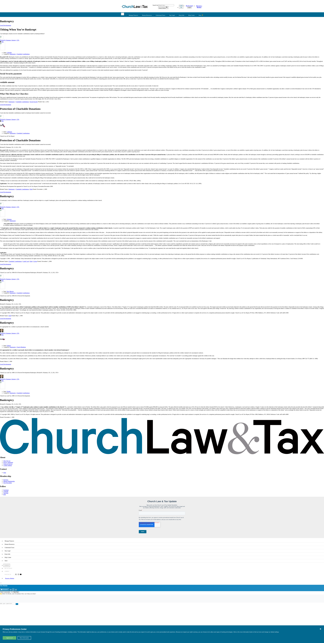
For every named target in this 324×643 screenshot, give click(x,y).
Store (200, 15)
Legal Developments (186, 35)
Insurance (131, 52)
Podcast (148, 48)
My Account (189, 5)
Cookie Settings (7, 465)
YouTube (5, 493)
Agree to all (9, 638)
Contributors (166, 58)
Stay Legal (172, 15)
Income (165, 31)
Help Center (191, 15)
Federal (9, 345)
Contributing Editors (168, 56)
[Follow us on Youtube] (20, 574)
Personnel (148, 31)
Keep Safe (181, 15)
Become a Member (199, 6)
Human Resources (147, 15)
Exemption (166, 27)
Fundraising (132, 31)
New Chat (16, 592)
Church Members (21, 347)
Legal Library (184, 37)
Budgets (131, 25)
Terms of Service (7, 464)
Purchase (5, 480)
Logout (189, 7)
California (9, 131)
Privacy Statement (8, 462)
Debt (31, 189)
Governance (184, 33)
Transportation (132, 54)
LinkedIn (5, 491)
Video (147, 54)
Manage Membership (9, 481)
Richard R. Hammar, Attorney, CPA (9, 119)
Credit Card (26, 261)
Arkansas (9, 219)
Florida (8, 391)
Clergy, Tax (166, 25)
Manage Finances (133, 15)
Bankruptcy (12, 101)
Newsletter (149, 46)
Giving (35, 261)
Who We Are (164, 43)
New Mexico (10, 291)
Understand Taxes (160, 15)
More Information (24, 638)
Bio (3, 121)
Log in (181, 6)
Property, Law (184, 39)
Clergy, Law (184, 31)
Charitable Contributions (22, 101)
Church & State (185, 29)
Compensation (150, 25)
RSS (4, 494)
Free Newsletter (7, 483)
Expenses (165, 29)
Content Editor (167, 50)
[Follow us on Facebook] (16, 574)
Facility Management (134, 50)
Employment (149, 27)
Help (4, 472)
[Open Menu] (121, 6)
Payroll (148, 29)
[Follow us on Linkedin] (18, 574)
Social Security (34, 101)
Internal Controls (133, 33)
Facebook (6, 490)
